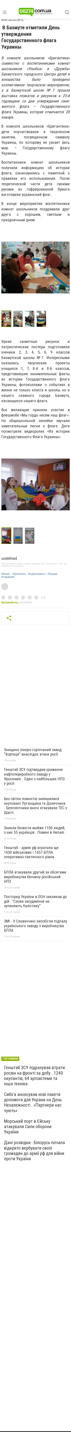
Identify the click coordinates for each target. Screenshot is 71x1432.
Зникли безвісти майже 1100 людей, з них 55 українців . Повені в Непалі (34, 830)
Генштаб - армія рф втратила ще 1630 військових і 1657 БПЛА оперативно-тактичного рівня (31, 852)
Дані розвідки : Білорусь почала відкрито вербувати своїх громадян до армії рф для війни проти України (34, 1150)
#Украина (52, 573)
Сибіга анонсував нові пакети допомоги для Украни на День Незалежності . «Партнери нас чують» (33, 1102)
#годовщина (7, 576)
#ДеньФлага (19, 573)
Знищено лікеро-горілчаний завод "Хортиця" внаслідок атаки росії (33, 752)
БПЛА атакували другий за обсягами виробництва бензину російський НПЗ (35, 877)
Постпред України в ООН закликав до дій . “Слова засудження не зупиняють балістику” (35, 901)
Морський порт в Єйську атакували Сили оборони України (28, 1126)
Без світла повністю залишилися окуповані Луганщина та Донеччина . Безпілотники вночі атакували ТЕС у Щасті (35, 805)
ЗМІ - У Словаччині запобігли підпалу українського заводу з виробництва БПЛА (35, 926)
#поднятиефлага (36, 573)
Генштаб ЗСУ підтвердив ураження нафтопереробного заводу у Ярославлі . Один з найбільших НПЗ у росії (34, 776)
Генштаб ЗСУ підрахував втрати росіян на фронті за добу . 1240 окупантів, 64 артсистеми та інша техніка (34, 1075)
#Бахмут (6, 573)
